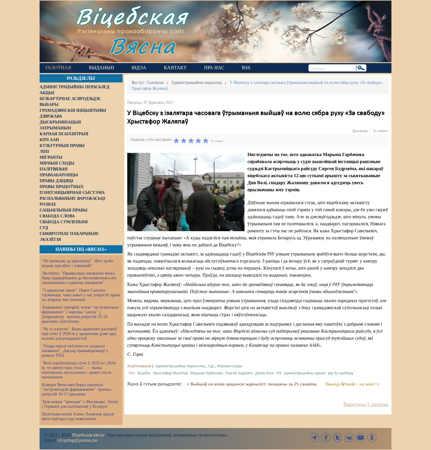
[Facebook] (326, 437)
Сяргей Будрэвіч (239, 373)
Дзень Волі (264, 373)
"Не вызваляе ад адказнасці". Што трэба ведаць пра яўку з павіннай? (77, 263)
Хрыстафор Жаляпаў (170, 373)
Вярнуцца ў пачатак (365, 404)
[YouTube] (360, 437)
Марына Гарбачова (206, 373)
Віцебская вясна (88, 434)
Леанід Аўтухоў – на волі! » (352, 384)
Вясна (142, 45)
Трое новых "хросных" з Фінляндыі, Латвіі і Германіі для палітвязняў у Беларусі (80, 404)
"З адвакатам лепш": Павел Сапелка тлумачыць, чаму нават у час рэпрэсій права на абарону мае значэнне (81, 295)
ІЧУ (278, 373)
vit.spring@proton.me (77, 440)
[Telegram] (315, 437)
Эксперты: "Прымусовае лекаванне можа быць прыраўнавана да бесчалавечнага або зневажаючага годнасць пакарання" (79, 278)
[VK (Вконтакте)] (349, 437)
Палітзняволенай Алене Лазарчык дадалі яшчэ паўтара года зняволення (78, 416)
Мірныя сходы (229, 366)
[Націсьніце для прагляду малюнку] (186, 192)
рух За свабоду (340, 373)
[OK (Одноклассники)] (372, 437)
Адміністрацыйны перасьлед (180, 366)
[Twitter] (337, 437)
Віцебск (144, 373)
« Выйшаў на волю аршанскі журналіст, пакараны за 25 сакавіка (252, 384)
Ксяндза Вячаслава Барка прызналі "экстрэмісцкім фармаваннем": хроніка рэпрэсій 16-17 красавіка (76, 389)
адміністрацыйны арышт (305, 373)
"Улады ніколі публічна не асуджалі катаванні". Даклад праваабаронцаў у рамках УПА (75, 351)
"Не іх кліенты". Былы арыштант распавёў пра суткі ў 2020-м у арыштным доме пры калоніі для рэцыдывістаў (79, 334)
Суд (211, 366)
